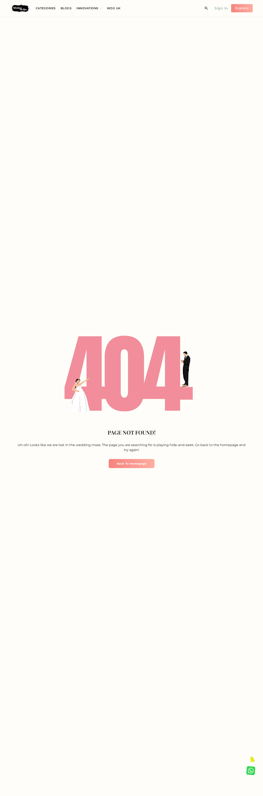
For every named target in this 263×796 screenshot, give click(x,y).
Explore (242, 8)
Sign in (221, 8)
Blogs (66, 8)
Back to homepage (131, 463)
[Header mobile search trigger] (206, 8)
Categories (46, 8)
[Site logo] (20, 8)
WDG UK (114, 8)
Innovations (87, 8)
